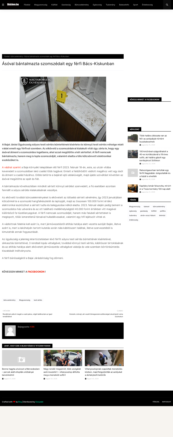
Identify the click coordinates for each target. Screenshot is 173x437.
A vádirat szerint (11, 167)
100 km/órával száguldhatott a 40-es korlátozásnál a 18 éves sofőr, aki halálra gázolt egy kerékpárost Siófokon (153, 156)
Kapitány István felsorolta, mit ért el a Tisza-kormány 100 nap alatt (155, 187)
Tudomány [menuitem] (110, 5)
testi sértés (38, 300)
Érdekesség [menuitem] (147, 5)
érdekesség (133, 220)
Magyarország (24, 300)
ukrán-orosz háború (147, 215)
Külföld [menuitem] (54, 5)
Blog (20, 402)
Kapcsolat (166, 402)
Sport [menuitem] (135, 5)
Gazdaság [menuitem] (66, 5)
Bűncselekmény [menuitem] (82, 5)
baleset (146, 206)
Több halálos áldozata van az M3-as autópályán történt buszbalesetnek (153, 138)
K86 (32, 326)
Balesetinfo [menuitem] (124, 5)
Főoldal (7, 56)
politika (163, 211)
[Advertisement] (83, 34)
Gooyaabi (39, 402)
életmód (162, 215)
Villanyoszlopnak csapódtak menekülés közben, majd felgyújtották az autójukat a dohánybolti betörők (103, 372)
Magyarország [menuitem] (40, 5)
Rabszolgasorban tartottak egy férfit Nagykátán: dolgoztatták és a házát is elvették (154, 173)
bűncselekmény (17, 56)
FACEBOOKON (36, 271)
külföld (153, 211)
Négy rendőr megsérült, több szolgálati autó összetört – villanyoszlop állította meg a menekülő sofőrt (62, 372)
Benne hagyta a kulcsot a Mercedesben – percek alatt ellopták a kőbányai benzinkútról (21, 372)
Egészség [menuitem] (97, 5)
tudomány (133, 215)
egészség (133, 211)
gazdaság (144, 211)
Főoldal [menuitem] (27, 5)
